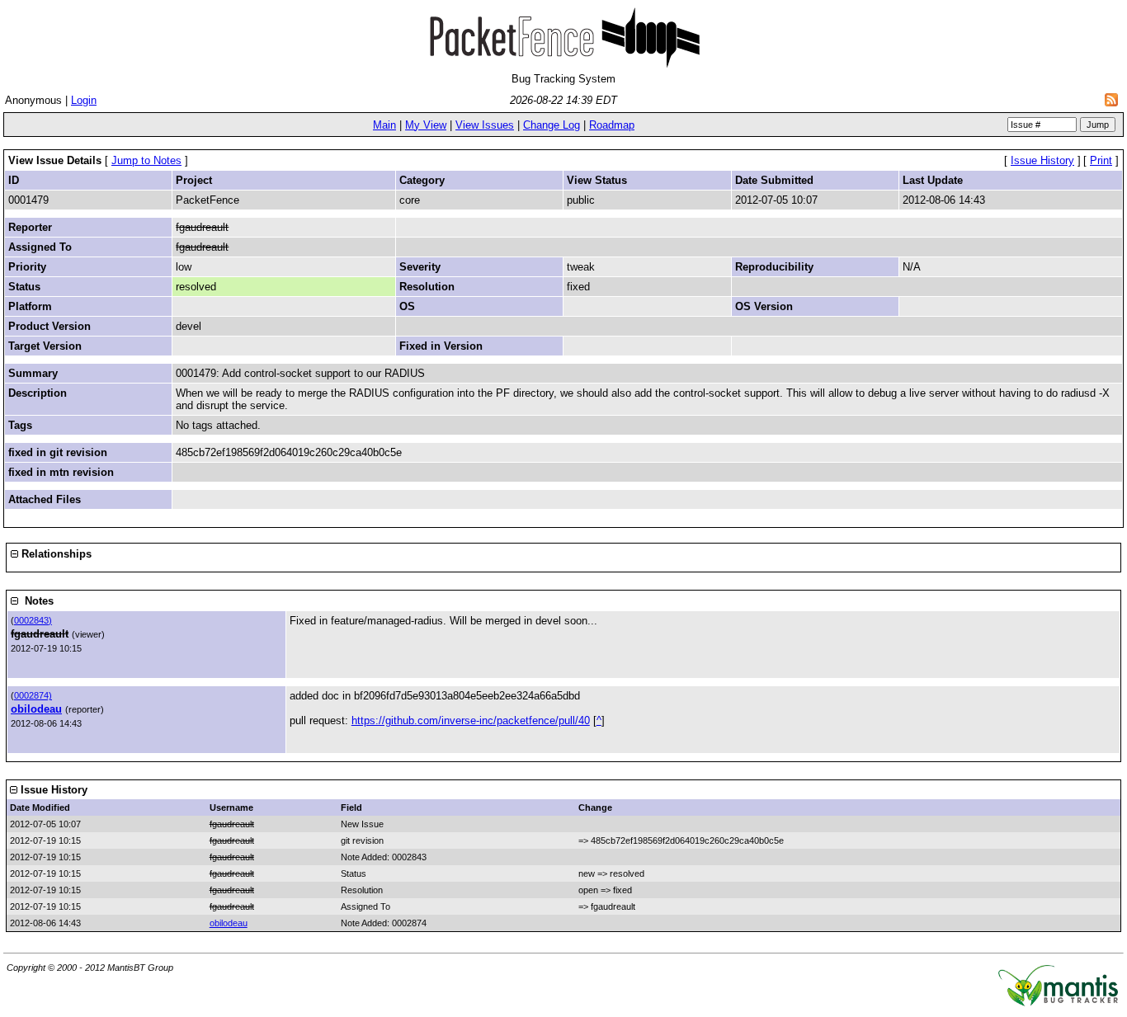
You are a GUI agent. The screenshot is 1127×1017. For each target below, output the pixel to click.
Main (384, 125)
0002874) (33, 695)
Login (84, 100)
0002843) (33, 620)
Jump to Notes (146, 160)
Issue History (1042, 160)
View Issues (484, 125)
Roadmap (611, 125)
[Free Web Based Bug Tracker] (1058, 1002)
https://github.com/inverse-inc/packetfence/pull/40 (470, 720)
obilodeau (36, 709)
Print (1101, 160)
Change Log (551, 125)
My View (425, 125)
